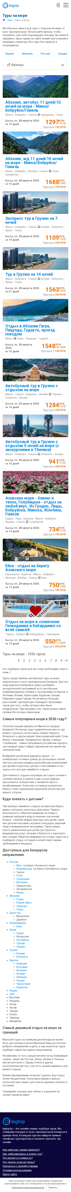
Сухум (19, 899)
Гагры (19, 909)
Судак (20, 933)
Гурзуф (20, 943)
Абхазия (27, 53)
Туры (10, 20)
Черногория (23, 983)
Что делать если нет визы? (19, 1162)
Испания (21, 970)
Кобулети (22, 956)
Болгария (21, 967)
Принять (52, 1187)
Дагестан (15, 912)
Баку (19, 926)
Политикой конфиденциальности (28, 1187)
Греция (62, 53)
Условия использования (17, 1170)
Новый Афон (24, 902)
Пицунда (21, 906)
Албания (21, 977)
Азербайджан (17, 922)
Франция (21, 963)
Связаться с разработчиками (20, 1166)
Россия (45, 53)
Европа (13, 960)
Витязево (22, 882)
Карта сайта (10, 1174)
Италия (20, 973)
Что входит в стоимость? (18, 1158)
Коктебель (22, 939)
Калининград (24, 868)
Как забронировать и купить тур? (23, 1154)
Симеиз (20, 946)
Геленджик (23, 879)
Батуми (20, 953)
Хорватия (22, 987)
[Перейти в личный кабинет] (57, 5)
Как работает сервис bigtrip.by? (21, 1149)
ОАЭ (12, 994)
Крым (12, 929)
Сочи (19, 875)
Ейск (19, 865)
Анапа (20, 892)
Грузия (9, 53)
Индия (13, 990)
